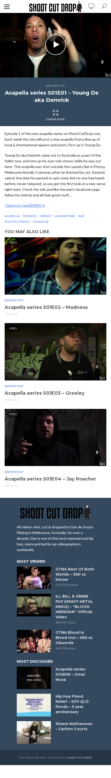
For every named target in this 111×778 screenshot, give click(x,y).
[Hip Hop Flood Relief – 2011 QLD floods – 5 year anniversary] (34, 705)
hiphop (45, 216)
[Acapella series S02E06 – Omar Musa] (34, 678)
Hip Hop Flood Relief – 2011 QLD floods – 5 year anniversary (72, 704)
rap (81, 216)
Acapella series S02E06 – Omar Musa (70, 674)
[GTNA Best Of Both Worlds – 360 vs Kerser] (34, 578)
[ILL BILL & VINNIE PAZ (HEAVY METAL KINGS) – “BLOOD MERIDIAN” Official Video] (34, 605)
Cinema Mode (55, 119)
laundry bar (65, 216)
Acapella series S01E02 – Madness (46, 307)
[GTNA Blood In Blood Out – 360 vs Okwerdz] (34, 641)
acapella (12, 216)
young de (41, 222)
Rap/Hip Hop (55, 86)
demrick (29, 216)
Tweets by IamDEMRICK (25, 205)
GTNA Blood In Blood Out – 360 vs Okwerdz (74, 637)
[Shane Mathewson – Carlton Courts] (34, 732)
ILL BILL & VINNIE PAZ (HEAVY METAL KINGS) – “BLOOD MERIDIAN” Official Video (74, 606)
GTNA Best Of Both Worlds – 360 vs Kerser (75, 574)
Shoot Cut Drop (79, 757)
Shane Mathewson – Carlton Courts (74, 726)
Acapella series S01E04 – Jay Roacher (50, 479)
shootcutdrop (17, 222)
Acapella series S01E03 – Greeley (45, 393)
